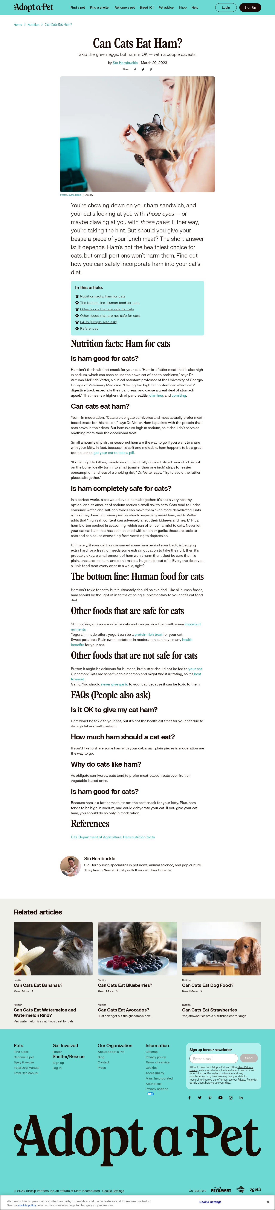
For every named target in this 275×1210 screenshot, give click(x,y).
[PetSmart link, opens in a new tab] (221, 1189)
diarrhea (156, 395)
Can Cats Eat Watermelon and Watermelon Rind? (45, 1012)
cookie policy (27, 1205)
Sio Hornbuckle (125, 63)
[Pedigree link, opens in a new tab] (241, 1189)
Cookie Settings (113, 1191)
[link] (125, 7)
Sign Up (250, 7)
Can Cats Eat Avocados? (123, 1010)
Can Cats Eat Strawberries (209, 1010)
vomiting (179, 395)
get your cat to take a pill (113, 452)
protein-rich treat (148, 634)
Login (226, 7)
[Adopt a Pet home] (33, 7)
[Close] (268, 1202)
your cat (195, 669)
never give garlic (114, 684)
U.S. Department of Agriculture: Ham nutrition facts (113, 837)
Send (249, 1058)
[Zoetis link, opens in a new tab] (255, 1189)
